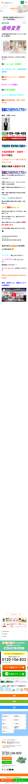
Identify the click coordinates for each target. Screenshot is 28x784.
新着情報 (5, 23)
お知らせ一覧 (14, 614)
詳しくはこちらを (16, 255)
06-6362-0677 (6, 746)
